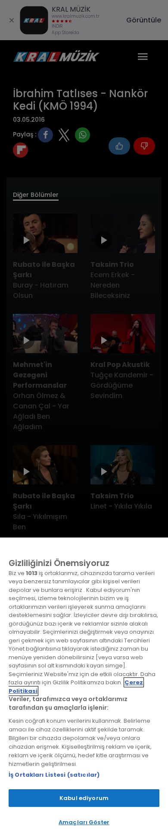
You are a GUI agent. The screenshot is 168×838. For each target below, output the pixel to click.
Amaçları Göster (84, 822)
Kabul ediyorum (84, 798)
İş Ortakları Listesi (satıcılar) (54, 775)
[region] (84, 688)
